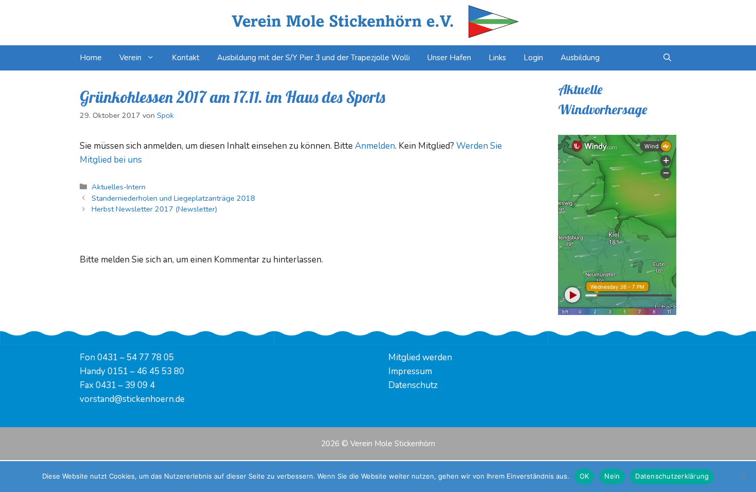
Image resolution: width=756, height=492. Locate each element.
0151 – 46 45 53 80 (145, 371)
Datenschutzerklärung (672, 476)
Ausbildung (580, 57)
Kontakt (186, 57)
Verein (130, 57)
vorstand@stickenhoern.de (132, 399)
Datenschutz (413, 385)
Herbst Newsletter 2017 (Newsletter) (154, 209)
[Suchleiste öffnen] (667, 58)
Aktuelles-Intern (119, 187)
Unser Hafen (449, 57)
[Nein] (743, 476)
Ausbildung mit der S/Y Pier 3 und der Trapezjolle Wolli (313, 57)
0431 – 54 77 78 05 (135, 357)
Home (91, 57)
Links (497, 57)
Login (533, 57)
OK (584, 476)
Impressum (410, 371)
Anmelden (375, 146)
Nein (612, 476)
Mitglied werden (420, 357)
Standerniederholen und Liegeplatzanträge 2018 (173, 198)
